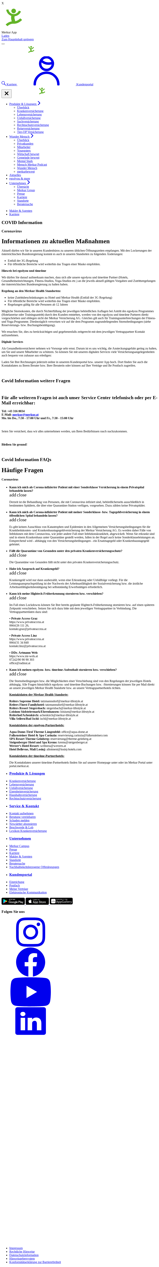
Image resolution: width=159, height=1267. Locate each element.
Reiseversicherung (28, 128)
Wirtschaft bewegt (28, 154)
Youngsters (24, 150)
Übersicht (23, 186)
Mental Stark (25, 161)
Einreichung (16, 882)
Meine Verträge (18, 889)
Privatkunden (25, 143)
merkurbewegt (26, 171)
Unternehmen (18, 183)
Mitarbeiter (23, 147)
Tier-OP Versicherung (30, 132)
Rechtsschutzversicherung (33, 125)
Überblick (23, 107)
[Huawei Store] (61, 904)
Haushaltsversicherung (23, 795)
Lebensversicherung (29, 114)
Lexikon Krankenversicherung (28, 831)
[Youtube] (79, 992)
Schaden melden (19, 820)
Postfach (14, 885)
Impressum (16, 1248)
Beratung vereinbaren (22, 817)
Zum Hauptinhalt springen (18, 39)
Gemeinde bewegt (28, 157)
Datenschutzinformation (24, 1255)
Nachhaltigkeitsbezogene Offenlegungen (34, 867)
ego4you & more (19, 178)
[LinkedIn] (79, 1022)
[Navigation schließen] (7, 93)
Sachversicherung (28, 121)
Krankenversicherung (30, 111)
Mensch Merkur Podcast (32, 164)
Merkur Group (26, 190)
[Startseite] (19, 54)
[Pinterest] (79, 1115)
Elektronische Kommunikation (28, 892)
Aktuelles (15, 175)
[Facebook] (79, 962)
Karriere (22, 197)
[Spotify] (79, 1218)
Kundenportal (20, 874)
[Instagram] (79, 932)
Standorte (23, 200)
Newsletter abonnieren (23, 824)
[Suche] (4, 84)
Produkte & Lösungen (23, 104)
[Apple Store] (38, 904)
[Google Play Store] (14, 904)
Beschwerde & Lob (21, 827)
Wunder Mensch (19, 136)
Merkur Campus (19, 846)
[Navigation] (3, 43)
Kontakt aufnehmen (21, 813)
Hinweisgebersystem (22, 1258)
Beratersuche (25, 204)
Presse (21, 193)
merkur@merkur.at (25, 414)
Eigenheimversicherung (23, 791)
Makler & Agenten (20, 210)
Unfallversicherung (29, 118)
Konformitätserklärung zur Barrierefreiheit (35, 1262)
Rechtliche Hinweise (22, 1251)
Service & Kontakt (24, 806)
